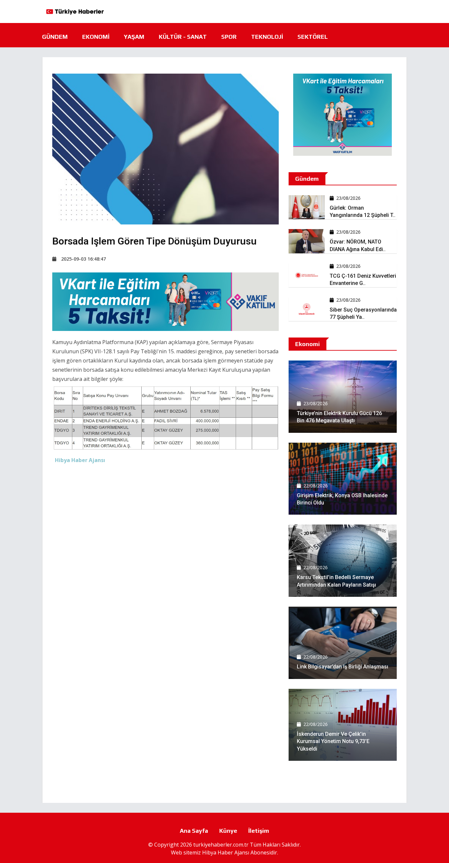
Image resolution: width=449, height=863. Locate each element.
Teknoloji (267, 36)
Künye (228, 830)
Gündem (55, 36)
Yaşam (134, 36)
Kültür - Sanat (183, 36)
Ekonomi (95, 36)
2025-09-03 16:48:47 (83, 259)
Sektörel (312, 36)
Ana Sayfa (194, 830)
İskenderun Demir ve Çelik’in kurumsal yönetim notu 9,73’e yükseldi (333, 741)
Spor (229, 36)
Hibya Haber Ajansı (225, 852)
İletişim (258, 830)
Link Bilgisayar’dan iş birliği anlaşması (342, 667)
